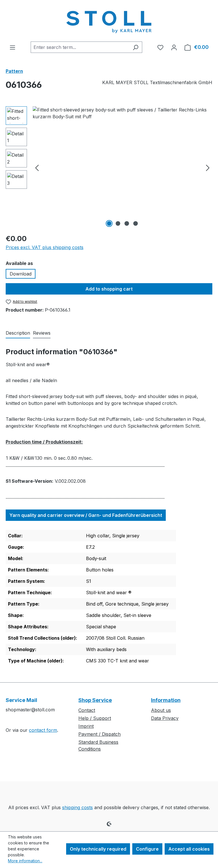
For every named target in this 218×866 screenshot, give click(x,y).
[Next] (208, 167)
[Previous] (37, 167)
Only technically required (98, 849)
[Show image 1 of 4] (109, 223)
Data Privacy (165, 718)
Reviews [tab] (42, 333)
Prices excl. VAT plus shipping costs (44, 247)
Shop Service (95, 700)
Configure (147, 849)
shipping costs (77, 807)
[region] (109, 167)
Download (21, 274)
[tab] (18, 333)
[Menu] (12, 47)
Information (166, 700)
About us (161, 710)
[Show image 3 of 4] (127, 223)
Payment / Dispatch (99, 734)
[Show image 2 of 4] (118, 223)
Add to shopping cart (109, 289)
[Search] (135, 47)
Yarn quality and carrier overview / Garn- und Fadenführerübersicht (85, 515)
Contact (86, 710)
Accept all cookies (189, 849)
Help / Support (94, 718)
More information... (25, 860)
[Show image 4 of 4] (135, 223)
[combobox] (80, 47)
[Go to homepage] (109, 21)
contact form (43, 730)
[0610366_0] (122, 167)
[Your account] (174, 47)
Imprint (86, 726)
